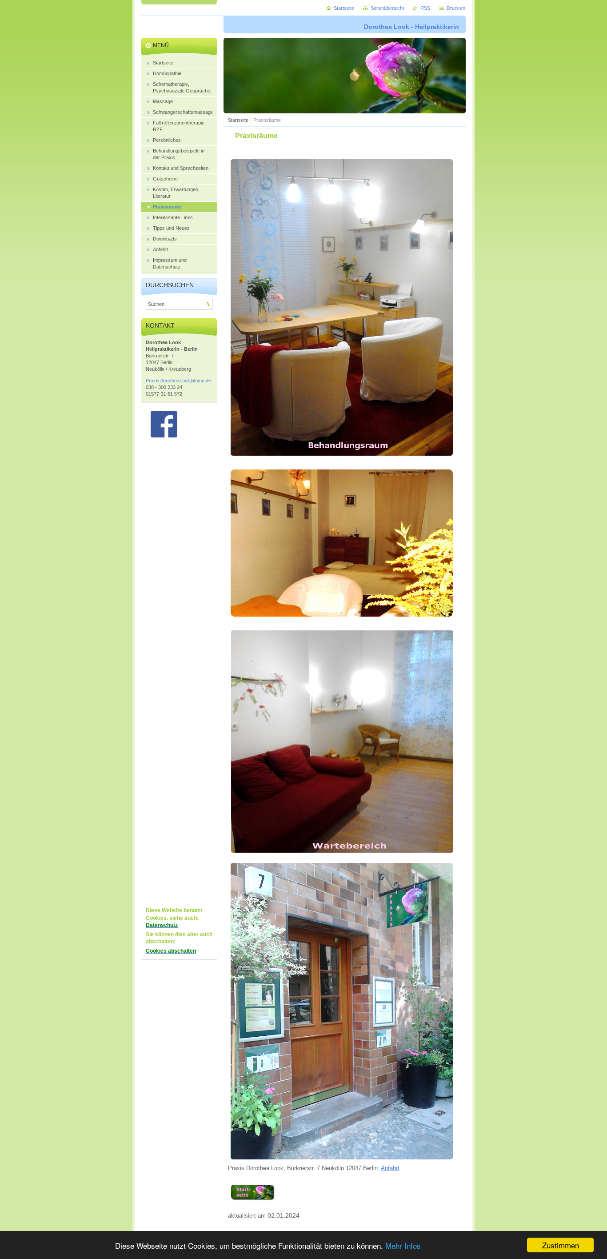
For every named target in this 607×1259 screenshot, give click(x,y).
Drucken (456, 8)
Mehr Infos (403, 1245)
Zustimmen (560, 1245)
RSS (425, 8)
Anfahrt (390, 1168)
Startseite (238, 120)
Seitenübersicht (387, 8)
